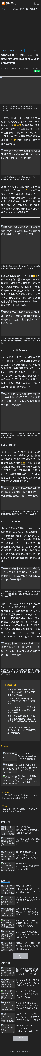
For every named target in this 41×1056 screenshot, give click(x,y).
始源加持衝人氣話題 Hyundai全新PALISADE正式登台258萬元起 (21, 701)
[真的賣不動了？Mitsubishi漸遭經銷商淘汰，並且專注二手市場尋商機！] (8, 889)
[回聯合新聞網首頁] (3, 3)
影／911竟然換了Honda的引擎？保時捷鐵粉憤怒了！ (28, 900)
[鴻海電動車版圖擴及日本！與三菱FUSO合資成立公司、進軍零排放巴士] (10, 768)
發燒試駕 (14, 9)
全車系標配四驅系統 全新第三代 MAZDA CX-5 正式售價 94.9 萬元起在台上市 (27, 971)
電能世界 (33, 9)
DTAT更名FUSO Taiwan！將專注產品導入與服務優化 (27, 756)
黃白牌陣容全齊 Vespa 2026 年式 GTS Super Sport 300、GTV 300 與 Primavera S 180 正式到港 (27, 855)
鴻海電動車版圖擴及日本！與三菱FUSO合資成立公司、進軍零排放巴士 (28, 767)
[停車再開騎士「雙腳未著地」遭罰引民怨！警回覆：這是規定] (8, 946)
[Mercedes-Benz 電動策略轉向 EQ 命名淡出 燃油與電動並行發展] (8, 923)
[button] (38, 3)
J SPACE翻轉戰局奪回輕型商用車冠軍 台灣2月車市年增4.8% (28, 934)
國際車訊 (24, 9)
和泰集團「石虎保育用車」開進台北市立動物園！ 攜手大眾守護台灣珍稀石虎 (22, 692)
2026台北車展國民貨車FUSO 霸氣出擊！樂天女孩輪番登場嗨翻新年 (28, 779)
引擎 (34, 50)
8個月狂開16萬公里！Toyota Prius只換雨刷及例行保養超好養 (28, 830)
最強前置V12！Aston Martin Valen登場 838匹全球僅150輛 (27, 866)
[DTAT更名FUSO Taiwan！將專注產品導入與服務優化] (10, 756)
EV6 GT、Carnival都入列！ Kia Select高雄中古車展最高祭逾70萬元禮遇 (21, 730)
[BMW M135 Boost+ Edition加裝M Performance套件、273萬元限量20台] (8, 1028)
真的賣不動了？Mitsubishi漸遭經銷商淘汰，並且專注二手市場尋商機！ (28, 889)
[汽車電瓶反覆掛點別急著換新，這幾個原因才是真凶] (8, 841)
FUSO (4, 50)
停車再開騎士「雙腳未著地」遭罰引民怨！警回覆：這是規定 (28, 946)
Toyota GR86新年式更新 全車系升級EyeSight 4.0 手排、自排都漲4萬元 (21, 710)
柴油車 (13, 50)
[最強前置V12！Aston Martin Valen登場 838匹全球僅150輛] (8, 866)
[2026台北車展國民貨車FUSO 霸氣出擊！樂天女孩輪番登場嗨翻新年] (10, 779)
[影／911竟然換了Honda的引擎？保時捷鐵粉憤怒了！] (8, 900)
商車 (27, 50)
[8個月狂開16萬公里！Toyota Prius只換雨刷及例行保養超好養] (8, 830)
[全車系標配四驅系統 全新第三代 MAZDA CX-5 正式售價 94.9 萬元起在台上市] (8, 971)
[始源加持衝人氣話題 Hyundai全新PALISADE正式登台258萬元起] (8, 994)
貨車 (20, 50)
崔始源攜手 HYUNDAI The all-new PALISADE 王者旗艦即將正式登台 (27, 1005)
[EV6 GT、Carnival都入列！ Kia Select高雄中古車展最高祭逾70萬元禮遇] (8, 1017)
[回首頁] (10, 3)
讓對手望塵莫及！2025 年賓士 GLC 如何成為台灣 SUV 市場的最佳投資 (27, 912)
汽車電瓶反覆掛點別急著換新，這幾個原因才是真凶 (28, 841)
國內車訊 (5, 9)
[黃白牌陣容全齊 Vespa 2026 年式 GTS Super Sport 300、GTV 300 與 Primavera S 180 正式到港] (8, 855)
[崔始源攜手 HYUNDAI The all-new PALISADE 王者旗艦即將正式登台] (8, 1006)
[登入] (35, 3)
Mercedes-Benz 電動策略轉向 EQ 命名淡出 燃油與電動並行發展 (27, 923)
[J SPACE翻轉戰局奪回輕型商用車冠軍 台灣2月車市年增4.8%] (8, 935)
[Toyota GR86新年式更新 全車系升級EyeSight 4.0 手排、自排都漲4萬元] (8, 983)
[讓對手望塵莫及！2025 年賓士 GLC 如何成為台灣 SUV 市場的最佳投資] (8, 912)
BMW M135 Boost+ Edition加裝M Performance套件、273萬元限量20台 (27, 1028)
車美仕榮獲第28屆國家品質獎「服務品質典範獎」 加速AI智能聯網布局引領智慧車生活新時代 (22, 720)
